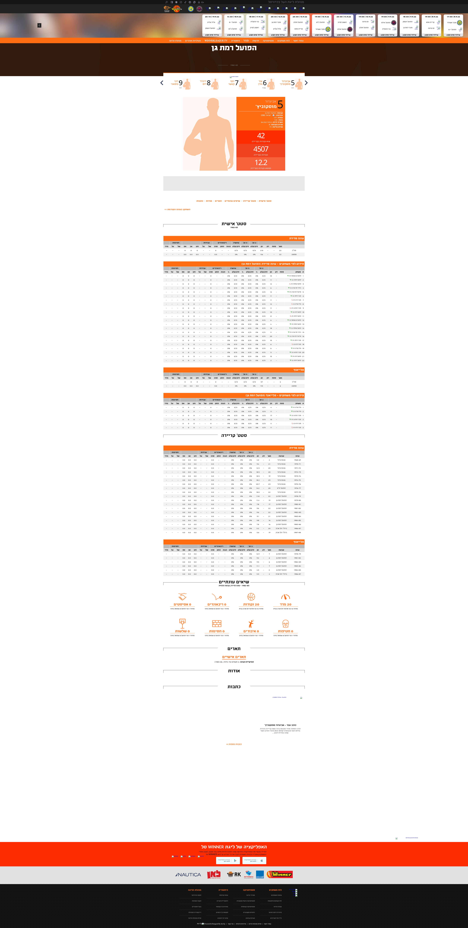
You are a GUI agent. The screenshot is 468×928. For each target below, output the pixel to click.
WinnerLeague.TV (216, 41)
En (202, 2)
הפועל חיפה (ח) (296, 316)
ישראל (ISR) (266, 115)
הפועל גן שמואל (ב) (295, 320)
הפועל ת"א (281, 488)
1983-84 (297, 516)
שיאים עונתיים (232, 201)
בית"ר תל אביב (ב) (295, 288)
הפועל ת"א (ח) (296, 356)
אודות (209, 201)
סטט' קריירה (249, 201)
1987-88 (297, 532)
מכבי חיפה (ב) (296, 296)
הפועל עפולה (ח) (296, 284)
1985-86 (297, 524)
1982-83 (297, 512)
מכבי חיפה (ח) (296, 340)
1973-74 (297, 476)
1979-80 (297, 500)
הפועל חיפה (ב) (296, 360)
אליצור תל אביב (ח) (295, 292)
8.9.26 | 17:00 (453, 17)
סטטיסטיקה (268, 41)
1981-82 (297, 508)
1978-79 (297, 496)
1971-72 (297, 468)
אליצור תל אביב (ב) (295, 336)
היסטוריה (235, 41)
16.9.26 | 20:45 (278, 17)
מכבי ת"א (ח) (297, 300)
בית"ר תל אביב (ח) (295, 332)
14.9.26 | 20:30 (343, 17)
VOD (246, 41)
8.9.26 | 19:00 (431, 17)
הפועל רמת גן (234, 48)
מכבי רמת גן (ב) (296, 352)
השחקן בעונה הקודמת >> (177, 209)
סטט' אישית (265, 201)
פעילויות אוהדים (193, 41)
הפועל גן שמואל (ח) (295, 276)
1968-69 (297, 460)
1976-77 (297, 488)
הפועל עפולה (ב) (296, 328)
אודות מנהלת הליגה (255, 924)
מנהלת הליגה (175, 41)
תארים (218, 201)
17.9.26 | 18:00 (256, 17)
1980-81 (297, 504)
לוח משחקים (283, 41)
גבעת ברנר (281, 460)
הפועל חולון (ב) (296, 280)
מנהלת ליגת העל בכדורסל (286, 2)
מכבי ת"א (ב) (297, 344)
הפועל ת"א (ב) (296, 312)
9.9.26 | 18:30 (409, 17)
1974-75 (297, 480)
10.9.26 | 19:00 (366, 17)
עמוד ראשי (298, 41)
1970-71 (297, 464)
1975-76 (297, 484)
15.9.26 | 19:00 (322, 17)
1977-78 (297, 492)
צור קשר (230, 924)
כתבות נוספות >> (234, 744)
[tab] (265, 201)
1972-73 (297, 472)
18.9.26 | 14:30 (234, 17)
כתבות (199, 201)
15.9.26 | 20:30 (300, 17)
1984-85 (297, 520)
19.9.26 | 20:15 (212, 17)
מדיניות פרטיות (241, 924)
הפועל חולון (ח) (296, 324)
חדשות (255, 41)
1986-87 (297, 528)
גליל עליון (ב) (297, 304)
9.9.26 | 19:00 (387, 17)
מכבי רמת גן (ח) (296, 308)
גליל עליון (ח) (297, 348)
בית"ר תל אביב (281, 528)
